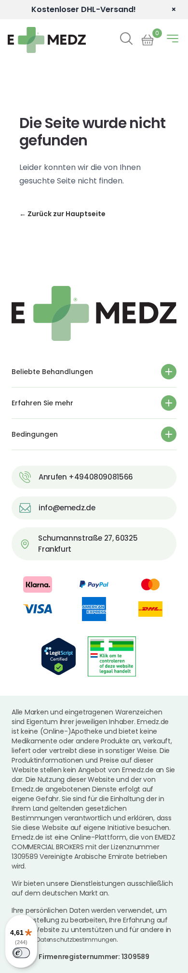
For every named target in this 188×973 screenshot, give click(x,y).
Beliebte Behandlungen (52, 371)
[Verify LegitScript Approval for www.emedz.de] (58, 656)
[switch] (21, 952)
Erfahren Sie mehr (42, 403)
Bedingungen (35, 434)
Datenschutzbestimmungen (76, 939)
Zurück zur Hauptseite (62, 214)
